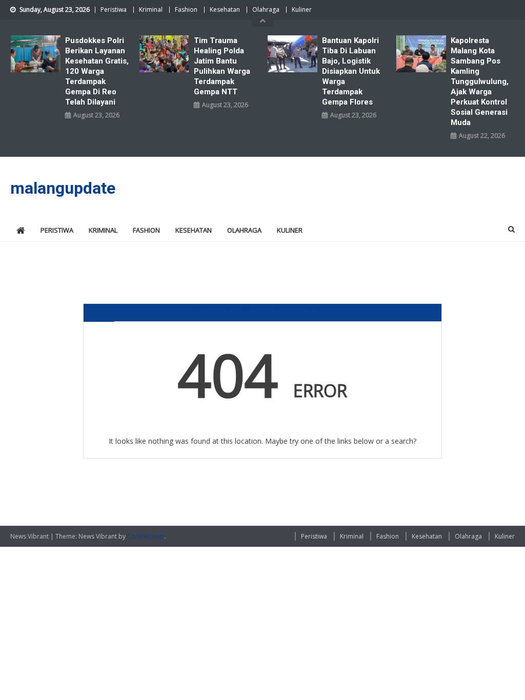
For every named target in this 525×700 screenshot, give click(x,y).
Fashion (186, 9)
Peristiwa (113, 9)
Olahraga (265, 9)
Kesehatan (225, 9)
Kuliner (302, 9)
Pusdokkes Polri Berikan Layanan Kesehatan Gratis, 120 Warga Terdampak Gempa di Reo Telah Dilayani (97, 71)
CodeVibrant (145, 536)
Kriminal (151, 9)
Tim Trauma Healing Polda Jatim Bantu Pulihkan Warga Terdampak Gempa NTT (222, 66)
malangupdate (62, 188)
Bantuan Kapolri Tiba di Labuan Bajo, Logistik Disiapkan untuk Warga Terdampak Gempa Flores (351, 71)
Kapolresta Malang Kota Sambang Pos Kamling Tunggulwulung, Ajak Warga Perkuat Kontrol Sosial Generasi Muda (480, 81)
